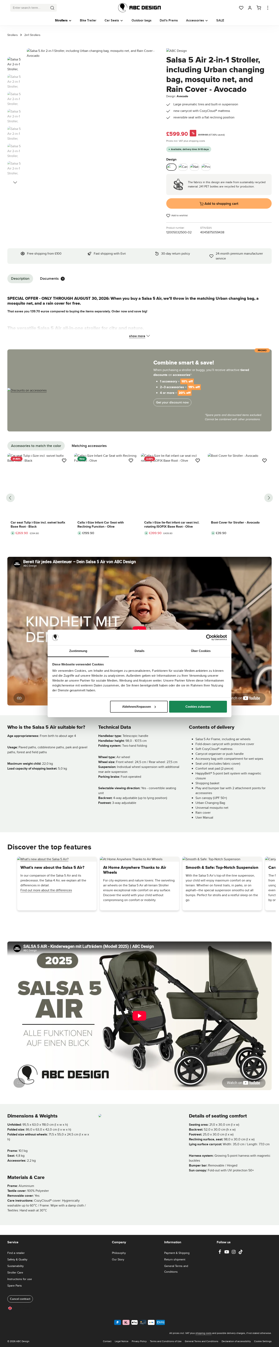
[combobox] (29, 8)
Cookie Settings (263, 1341)
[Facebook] (220, 1253)
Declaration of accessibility (236, 1341)
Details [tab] (140, 651)
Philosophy (119, 1253)
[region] (82, 113)
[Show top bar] (268, 8)
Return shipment (174, 1259)
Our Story (118, 1259)
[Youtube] (227, 1253)
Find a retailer (16, 1253)
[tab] (20, 278)
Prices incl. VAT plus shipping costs (185, 141)
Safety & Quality (17, 1259)
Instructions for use (19, 1279)
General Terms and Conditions (176, 1269)
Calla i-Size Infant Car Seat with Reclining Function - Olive (100, 524)
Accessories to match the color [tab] (36, 445)
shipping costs (203, 1333)
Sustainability (15, 1266)
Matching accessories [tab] (89, 445)
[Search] (52, 8)
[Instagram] (234, 1253)
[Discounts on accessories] (27, 390)
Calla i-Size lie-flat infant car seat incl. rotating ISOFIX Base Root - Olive (171, 524)
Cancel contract (20, 1299)
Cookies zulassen (198, 706)
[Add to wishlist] (64, 460)
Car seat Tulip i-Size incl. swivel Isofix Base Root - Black (38, 524)
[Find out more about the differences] (42, 859)
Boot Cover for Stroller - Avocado (235, 522)
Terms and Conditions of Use (166, 1341)
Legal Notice (121, 1341)
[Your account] (250, 8)
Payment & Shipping (177, 1253)
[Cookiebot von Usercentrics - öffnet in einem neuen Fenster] (209, 637)
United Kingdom (23, 1308)
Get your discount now (172, 402)
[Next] (15, 182)
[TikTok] (240, 1253)
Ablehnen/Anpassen (136, 706)
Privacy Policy (139, 1341)
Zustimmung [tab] (78, 651)
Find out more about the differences (46, 890)
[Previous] (10, 498)
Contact (107, 1341)
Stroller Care (15, 1272)
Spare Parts (14, 1285)
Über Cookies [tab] (201, 651)
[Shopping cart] (258, 8)
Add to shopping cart (220, 203)
